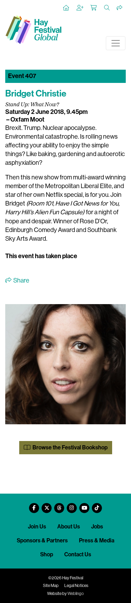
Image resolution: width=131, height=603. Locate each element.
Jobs (97, 526)
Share (20, 280)
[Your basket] (94, 8)
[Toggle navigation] (115, 43)
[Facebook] (34, 505)
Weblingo (75, 593)
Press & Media (96, 540)
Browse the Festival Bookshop (69, 447)
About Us (68, 526)
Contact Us (77, 554)
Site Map (51, 585)
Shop (46, 554)
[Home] (66, 8)
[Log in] (80, 8)
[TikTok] (97, 505)
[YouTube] (84, 505)
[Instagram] (72, 505)
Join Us (37, 526)
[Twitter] (47, 505)
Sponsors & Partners (42, 540)
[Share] (120, 8)
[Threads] (59, 505)
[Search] (107, 8)
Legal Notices (76, 585)
